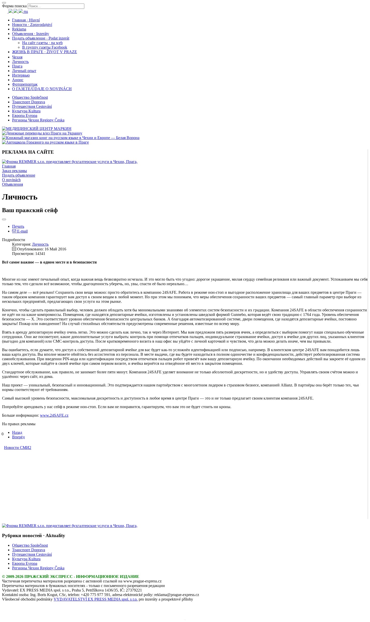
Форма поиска (14, 6)
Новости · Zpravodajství (32, 24)
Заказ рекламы (14, 171)
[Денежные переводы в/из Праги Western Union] (42, 133)
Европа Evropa (24, 115)
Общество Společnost (30, 97)
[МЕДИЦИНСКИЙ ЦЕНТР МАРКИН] (36, 128)
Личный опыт (24, 71)
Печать (18, 226)
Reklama (19, 29)
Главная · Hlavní (26, 20)
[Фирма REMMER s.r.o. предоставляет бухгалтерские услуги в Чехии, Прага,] (69, 161)
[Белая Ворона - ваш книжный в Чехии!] (70, 138)
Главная (9, 166)
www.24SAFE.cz (54, 415)
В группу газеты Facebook (44, 47)
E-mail (22, 231)
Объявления (12, 184)
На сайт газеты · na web (42, 43)
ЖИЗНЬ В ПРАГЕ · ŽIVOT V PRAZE (44, 52)
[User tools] (4, 219)
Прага (17, 66)
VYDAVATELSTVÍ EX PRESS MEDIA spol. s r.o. (96, 599)
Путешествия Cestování (32, 106)
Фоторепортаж (25, 84)
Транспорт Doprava (28, 102)
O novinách (11, 180)
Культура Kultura (26, 111)
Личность (20, 61)
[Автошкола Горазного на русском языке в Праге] (45, 142)
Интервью (21, 75)
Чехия (17, 57)
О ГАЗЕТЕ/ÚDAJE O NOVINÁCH (42, 89)
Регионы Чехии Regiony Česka (38, 120)
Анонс (17, 80)
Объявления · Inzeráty (30, 33)
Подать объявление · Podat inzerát (40, 38)
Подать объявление (18, 175)
